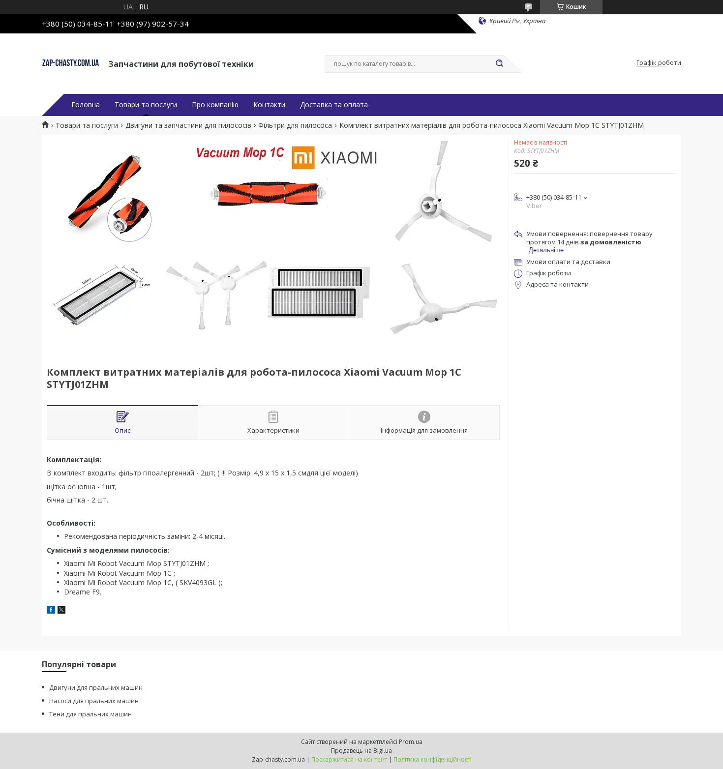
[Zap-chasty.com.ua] (70, 63)
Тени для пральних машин (90, 714)
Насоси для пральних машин (94, 700)
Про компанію (215, 104)
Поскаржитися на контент (349, 759)
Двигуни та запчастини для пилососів (188, 125)
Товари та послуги (146, 104)
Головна (85, 104)
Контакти (269, 104)
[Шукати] (499, 64)
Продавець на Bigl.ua (361, 750)
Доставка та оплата (334, 104)
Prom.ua (410, 742)
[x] (61, 611)
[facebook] (51, 611)
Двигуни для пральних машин (96, 687)
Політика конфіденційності (432, 759)
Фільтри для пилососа (295, 125)
